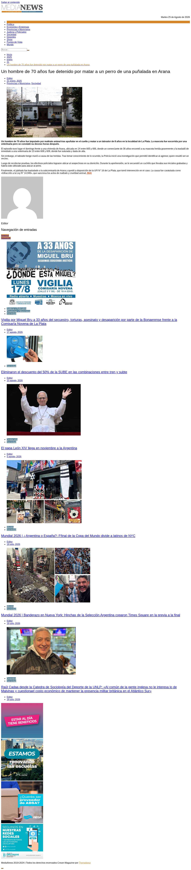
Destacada (12, 439)
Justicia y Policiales (16, 32)
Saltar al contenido (10, 2)
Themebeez (85, 863)
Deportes (11, 37)
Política (10, 24)
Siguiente (6, 238)
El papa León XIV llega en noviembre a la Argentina (39, 448)
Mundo (10, 44)
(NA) (89, 173)
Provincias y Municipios (18, 29)
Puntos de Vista (14, 42)
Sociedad (11, 34)
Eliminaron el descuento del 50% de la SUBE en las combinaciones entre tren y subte (64, 372)
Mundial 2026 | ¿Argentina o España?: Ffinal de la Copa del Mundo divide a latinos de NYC (68, 536)
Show (9, 39)
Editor (10, 78)
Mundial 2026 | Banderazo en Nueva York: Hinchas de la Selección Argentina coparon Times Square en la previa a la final (90, 615)
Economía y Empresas (18, 27)
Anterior (5, 235)
